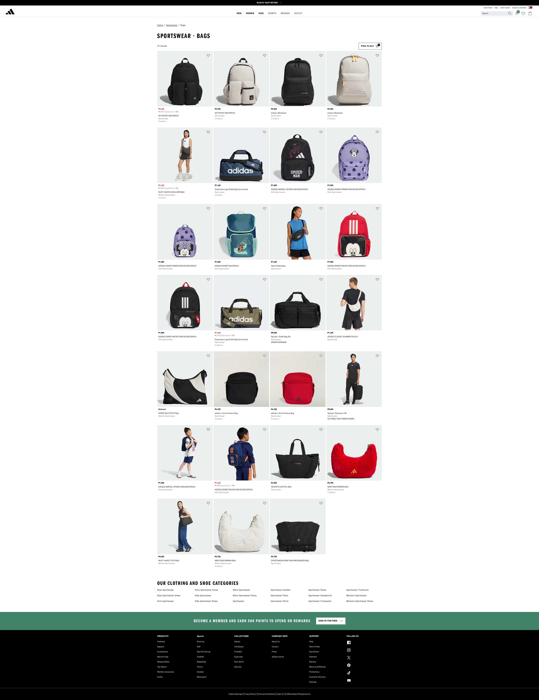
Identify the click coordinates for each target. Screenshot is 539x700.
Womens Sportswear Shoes (359, 601)
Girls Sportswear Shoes (206, 590)
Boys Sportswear (165, 590)
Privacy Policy (249, 694)
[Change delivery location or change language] (530, 8)
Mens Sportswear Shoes (245, 596)
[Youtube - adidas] (364, 681)
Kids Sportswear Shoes (206, 601)
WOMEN (250, 13)
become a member (519, 8)
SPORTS (272, 13)
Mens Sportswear (241, 590)
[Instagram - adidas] (364, 650)
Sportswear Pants (279, 596)
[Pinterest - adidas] (364, 665)
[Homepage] (10, 12)
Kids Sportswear (203, 596)
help (496, 8)
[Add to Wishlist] (208, 56)
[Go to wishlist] (523, 13)
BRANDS (285, 13)
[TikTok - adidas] (364, 673)
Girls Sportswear (165, 601)
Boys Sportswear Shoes (168, 596)
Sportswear (238, 601)
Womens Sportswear (356, 596)
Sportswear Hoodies (280, 590)
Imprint (280, 694)
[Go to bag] (530, 13)
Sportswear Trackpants (319, 601)
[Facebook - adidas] (364, 643)
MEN (239, 13)
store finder (488, 8)
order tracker (505, 8)
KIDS (261, 13)
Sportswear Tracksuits (357, 590)
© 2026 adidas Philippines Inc (297, 694)
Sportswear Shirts (279, 601)
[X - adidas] (364, 658)
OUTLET (298, 13)
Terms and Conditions (266, 694)
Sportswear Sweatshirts (320, 596)
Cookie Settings (235, 694)
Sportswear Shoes (317, 590)
